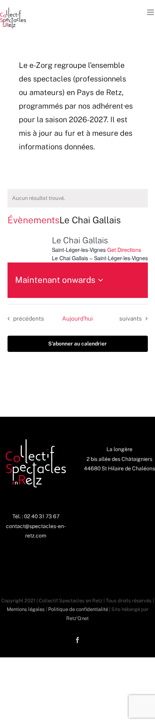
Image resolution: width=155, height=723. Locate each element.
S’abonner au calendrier (77, 344)
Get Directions (124, 249)
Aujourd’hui (77, 318)
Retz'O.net (77, 618)
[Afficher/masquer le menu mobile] (151, 12)
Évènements (33, 220)
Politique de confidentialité (78, 609)
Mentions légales (26, 609)
